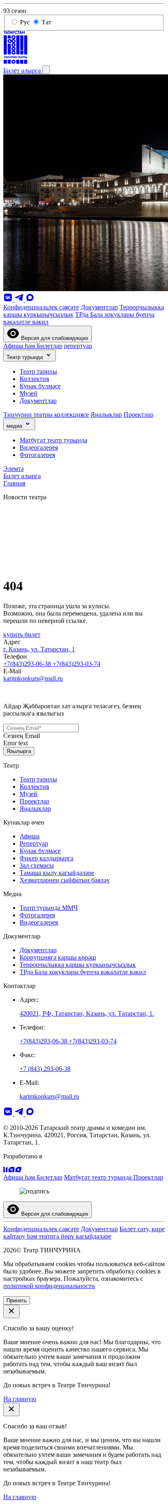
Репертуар (34, 843)
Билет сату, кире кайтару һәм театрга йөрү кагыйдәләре (84, 1232)
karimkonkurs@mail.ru (33, 678)
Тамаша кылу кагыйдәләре (57, 872)
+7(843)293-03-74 (76, 663)
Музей (29, 393)
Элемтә (13, 468)
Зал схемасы (37, 865)
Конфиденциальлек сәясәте (41, 307)
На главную (19, 1398)
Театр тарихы (38, 371)
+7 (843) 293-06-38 (45, 1068)
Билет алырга (22, 70)
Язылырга (19, 751)
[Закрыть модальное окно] (11, 1311)
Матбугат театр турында (53, 440)
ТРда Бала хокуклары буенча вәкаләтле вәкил (83, 972)
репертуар (78, 345)
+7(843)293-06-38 (28, 663)
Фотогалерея (37, 454)
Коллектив (34, 378)
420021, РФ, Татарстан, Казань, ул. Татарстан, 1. (87, 1013)
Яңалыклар (106, 414)
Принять (17, 1300)
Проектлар (138, 414)
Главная (14, 483)
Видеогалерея (39, 447)
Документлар (99, 307)
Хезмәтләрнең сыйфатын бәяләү (65, 880)
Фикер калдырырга (46, 858)
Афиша (30, 836)
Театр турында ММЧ (48, 907)
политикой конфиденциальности (49, 1285)
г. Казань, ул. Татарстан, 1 (39, 649)
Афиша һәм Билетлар (32, 345)
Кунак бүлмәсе (40, 386)
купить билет (21, 634)
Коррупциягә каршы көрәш (58, 957)
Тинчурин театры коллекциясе (46, 414)
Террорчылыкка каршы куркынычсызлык (78, 964)
